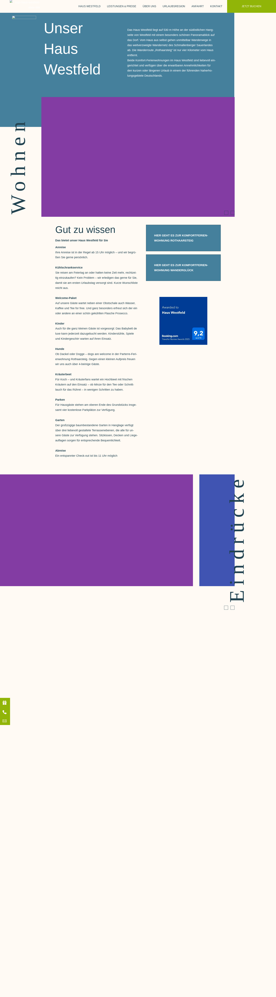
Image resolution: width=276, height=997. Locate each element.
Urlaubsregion (174, 6)
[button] (226, 213)
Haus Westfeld (89, 6)
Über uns (149, 6)
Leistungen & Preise (121, 6)
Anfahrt (198, 6)
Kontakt (216, 6)
